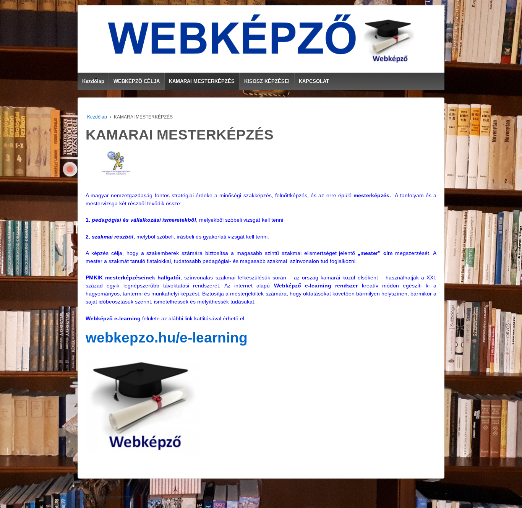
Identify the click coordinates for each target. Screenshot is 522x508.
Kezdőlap (93, 81)
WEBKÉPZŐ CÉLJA (136, 81)
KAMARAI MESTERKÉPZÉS (202, 81)
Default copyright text (111, 497)
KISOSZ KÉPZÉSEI (267, 81)
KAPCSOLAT (314, 81)
